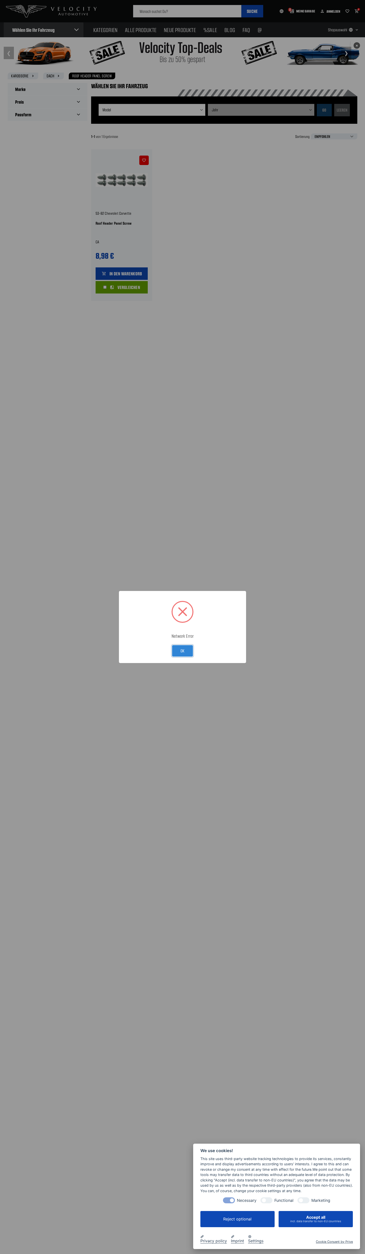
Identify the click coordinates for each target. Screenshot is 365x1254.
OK (182, 650)
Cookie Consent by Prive (334, 1241)
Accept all (315, 1219)
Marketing (320, 1200)
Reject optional (237, 1218)
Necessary (246, 1200)
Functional (283, 1200)
